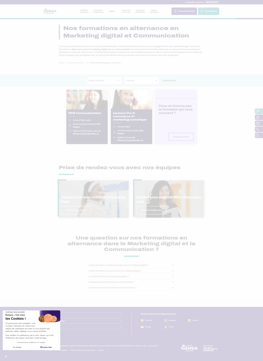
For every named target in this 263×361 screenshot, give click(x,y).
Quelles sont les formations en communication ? (111, 282)
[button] (104, 80)
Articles (47, 315)
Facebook (148, 320)
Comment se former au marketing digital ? (108, 276)
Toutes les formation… (76, 63)
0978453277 (212, 2)
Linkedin (195, 320)
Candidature (211, 11)
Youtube (148, 327)
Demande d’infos (186, 11)
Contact (101, 350)
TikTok (170, 327)
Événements (50, 326)
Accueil (61, 63)
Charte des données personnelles (82, 350)
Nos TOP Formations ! (54, 321)
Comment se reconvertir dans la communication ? (112, 287)
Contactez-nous (181, 137)
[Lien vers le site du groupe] (199, 348)
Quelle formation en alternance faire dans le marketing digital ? (118, 265)
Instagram (172, 320)
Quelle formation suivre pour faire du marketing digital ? (115, 271)
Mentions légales (61, 350)
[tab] (84, 11)
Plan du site (48, 350)
